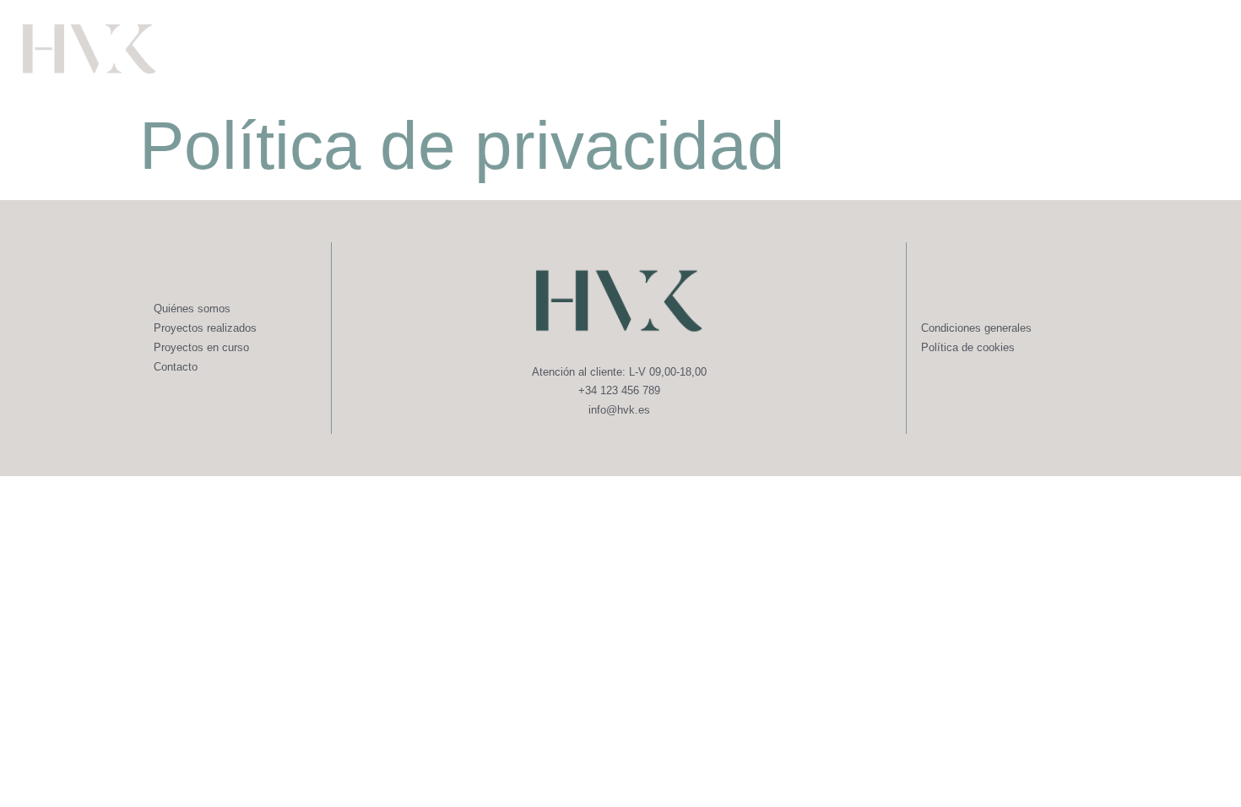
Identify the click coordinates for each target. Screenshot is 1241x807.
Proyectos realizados (205, 328)
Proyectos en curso (201, 347)
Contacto (176, 366)
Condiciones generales (976, 328)
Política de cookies (968, 347)
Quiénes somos (192, 308)
